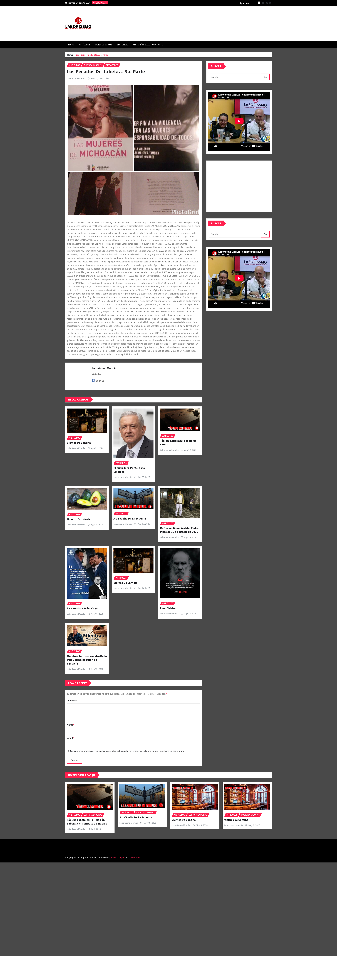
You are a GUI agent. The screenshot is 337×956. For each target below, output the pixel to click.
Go (265, 77)
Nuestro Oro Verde (78, 519)
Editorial (122, 44)
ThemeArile (134, 857)
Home (70, 54)
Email (70, 738)
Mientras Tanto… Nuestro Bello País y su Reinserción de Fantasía (87, 659)
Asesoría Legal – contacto (148, 44)
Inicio (71, 44)
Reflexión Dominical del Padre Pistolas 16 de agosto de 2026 (179, 530)
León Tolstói (168, 608)
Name (70, 724)
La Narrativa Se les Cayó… (83, 608)
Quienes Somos (103, 44)
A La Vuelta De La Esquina (129, 518)
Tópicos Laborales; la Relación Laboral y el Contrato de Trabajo (87, 821)
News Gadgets (118, 857)
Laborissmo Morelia (76, 78)
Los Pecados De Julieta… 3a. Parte (92, 54)
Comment (72, 700)
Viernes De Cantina (79, 443)
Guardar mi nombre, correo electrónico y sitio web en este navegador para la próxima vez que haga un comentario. (127, 751)
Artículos (84, 44)
